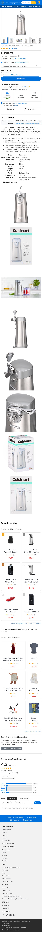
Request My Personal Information (11, 896)
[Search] (33, 2)
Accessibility (5, 876)
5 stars (3, 783)
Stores (4, 853)
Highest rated (24, 798)
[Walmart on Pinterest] (14, 915)
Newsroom (5, 835)
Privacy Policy (6, 890)
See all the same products (33, 732)
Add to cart (21, 78)
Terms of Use (5, 888)
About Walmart (6, 829)
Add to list (11, 109)
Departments (8, 6)
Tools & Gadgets (29, 123)
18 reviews (14, 48)
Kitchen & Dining (19, 123)
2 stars (3, 790)
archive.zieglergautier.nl (21, 62)
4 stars (3, 785)
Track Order (16, 820)
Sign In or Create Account (15, 817)
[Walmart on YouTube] (10, 915)
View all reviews (8, 777)
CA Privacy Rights (7, 893)
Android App (5, 908)
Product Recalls (6, 878)
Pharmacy (5, 870)
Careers (4, 832)
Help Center (32, 817)
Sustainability (6, 840)
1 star (3, 792)
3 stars (3, 788)
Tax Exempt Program (8, 881)
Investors (4, 838)
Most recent (11, 798)
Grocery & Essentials (34, 6)
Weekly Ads (28, 820)
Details (16, 105)
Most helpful (6, 803)
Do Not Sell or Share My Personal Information (15, 899)
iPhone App (5, 905)
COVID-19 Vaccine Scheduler (10, 867)
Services (16, 6)
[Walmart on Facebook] (3, 915)
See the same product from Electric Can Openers (26, 623)
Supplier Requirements (8, 843)
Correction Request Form (12, 748)
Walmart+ (5, 858)
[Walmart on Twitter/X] (7, 915)
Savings (23, 6)
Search (37, 803)
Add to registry (31, 109)
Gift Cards (5, 861)
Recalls (4, 873)
